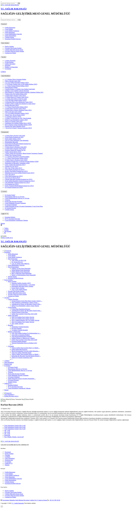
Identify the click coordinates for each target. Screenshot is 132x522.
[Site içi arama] (5, 233)
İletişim (3, 223)
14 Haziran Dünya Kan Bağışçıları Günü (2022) (19, 102)
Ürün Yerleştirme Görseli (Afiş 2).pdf (14, 427)
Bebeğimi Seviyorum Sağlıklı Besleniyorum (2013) (19, 173)
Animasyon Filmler (10, 53)
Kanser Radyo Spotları (17, 288)
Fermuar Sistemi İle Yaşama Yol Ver (15, 150)
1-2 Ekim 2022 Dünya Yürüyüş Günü (16, 99)
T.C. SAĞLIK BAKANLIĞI (13, 9)
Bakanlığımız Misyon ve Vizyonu (14, 196)
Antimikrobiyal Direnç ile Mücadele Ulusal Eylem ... (26, 304)
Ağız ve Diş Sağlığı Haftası (19, 289)
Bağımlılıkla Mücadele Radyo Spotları (22, 286)
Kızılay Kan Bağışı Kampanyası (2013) (16, 171)
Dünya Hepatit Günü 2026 (12, 81)
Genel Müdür (9, 29)
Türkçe (6, 228)
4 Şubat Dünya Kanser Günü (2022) (15, 108)
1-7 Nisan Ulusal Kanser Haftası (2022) (16, 107)
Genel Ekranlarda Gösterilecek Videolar (16, 220)
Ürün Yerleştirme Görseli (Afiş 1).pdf (14, 425)
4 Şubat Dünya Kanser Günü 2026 (15, 135)
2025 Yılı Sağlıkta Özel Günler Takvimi (22, 318)
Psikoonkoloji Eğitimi (11, 87)
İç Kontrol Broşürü (10, 208)
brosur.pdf (7, 435)
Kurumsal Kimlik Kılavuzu (13, 39)
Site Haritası (7, 231)
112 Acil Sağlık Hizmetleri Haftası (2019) (17, 113)
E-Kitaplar (8, 68)
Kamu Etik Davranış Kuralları (13, 201)
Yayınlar (3, 57)
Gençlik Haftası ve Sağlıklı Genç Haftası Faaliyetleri (20, 89)
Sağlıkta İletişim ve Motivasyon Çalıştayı (23, 338)
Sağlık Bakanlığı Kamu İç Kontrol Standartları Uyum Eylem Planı (24, 206)
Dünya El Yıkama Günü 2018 (13, 121)
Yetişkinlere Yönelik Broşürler (20, 327)
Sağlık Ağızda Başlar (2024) (13, 152)
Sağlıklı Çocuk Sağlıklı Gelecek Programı (17, 90)
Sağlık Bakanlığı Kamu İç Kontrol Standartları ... (22, 378)
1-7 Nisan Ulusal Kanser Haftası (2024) (16, 158)
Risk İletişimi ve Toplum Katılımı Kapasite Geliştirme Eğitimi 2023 (24, 92)
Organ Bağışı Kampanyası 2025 (14, 137)
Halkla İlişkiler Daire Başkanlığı (20, 272)
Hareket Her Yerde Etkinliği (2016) (15, 126)
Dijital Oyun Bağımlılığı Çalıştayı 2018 (16, 120)
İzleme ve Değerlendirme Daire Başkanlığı (23, 275)
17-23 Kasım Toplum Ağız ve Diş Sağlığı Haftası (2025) (21, 84)
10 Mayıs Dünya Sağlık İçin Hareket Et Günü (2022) (20, 103)
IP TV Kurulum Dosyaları (12, 219)
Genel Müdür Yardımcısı (12, 31)
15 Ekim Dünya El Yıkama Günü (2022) (16, 97)
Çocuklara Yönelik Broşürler (19, 330)
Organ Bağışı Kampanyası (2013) (14, 169)
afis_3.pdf (7, 433)
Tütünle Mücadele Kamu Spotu (14, 49)
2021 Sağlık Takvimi (17, 323)
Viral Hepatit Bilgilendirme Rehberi (21, 336)
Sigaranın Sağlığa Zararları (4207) (21, 283)
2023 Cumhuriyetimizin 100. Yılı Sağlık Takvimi (25, 320)
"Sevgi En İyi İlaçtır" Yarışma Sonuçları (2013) (18, 128)
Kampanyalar (4, 132)
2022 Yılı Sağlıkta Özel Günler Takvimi (22, 322)
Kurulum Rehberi (10, 217)
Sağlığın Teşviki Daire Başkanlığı (21, 268)
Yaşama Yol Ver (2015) (11, 166)
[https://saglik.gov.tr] (7, 237)
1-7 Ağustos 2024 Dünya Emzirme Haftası (17, 156)
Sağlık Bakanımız (10, 27)
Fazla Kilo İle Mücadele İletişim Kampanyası (18, 143)
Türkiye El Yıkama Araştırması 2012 (21, 357)
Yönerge (7, 200)
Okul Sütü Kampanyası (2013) (14, 176)
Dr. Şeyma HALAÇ (17, 262)
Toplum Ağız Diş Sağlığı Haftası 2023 (16, 94)
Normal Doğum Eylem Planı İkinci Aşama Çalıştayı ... (26, 301)
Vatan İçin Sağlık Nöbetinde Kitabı (21, 352)
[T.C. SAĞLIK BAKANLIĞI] (10, 5)
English (6, 230)
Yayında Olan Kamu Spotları (13, 48)
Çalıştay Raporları (10, 60)
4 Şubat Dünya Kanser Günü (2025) (15, 148)
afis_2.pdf (7, 432)
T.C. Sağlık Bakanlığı (17, 503)
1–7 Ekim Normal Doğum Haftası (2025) (17, 86)
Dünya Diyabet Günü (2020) (13, 112)
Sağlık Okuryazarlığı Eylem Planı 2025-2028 (24, 314)
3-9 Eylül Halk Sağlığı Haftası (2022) (15, 100)
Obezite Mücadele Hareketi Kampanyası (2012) (18, 179)
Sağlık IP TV (4, 213)
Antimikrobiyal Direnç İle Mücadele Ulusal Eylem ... (26, 310)
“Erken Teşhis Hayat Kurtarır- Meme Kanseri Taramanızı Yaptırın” (24, 153)
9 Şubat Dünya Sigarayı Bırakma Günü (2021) (18, 110)
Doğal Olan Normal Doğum (13, 155)
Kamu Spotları (5, 43)
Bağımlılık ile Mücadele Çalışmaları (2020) (17, 163)
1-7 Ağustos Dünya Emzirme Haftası (15, 79)
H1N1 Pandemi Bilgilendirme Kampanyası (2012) (19, 186)
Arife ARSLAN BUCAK (18, 260)
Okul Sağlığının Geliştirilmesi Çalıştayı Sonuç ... (25, 302)
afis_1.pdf (7, 430)
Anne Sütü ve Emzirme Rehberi (20, 335)
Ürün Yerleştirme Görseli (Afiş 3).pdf (14, 429)
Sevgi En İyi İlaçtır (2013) (12, 177)
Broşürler (8, 65)
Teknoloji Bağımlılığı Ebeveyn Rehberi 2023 (24, 343)
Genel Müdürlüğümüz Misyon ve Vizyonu (17, 198)
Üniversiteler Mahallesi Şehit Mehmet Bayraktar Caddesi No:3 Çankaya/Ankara (25, 500)
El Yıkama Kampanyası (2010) (14, 187)
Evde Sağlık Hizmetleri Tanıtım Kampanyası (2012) (20, 181)
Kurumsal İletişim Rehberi (18, 341)
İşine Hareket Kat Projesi (12, 145)
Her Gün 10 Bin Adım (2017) (13, 168)
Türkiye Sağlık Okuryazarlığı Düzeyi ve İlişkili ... (25, 348)
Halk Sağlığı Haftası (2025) (13, 139)
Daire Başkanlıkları (10, 35)
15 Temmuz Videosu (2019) (13, 116)
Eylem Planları (9, 62)
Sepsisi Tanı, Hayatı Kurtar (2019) (15, 115)
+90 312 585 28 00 (54, 500)
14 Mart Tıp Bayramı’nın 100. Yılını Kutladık (18, 118)
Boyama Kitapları (16, 328)
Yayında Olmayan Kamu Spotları (14, 51)
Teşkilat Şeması (9, 37)
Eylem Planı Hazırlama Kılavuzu (20, 309)
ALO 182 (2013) (10, 174)
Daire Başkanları (10, 32)
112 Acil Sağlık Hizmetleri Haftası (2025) (17, 82)
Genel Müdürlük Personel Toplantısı (15, 203)
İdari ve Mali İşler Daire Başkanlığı (21, 273)
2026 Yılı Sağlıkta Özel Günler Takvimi (22, 317)
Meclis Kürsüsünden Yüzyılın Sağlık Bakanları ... (25, 351)
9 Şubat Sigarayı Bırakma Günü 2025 (16, 147)
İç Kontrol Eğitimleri (11, 205)
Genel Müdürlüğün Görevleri (13, 34)
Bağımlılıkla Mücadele (11, 142)
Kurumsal (3, 24)
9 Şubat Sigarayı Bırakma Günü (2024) (16, 160)
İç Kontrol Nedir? (10, 195)
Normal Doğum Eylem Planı (19, 312)
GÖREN (3, 71)
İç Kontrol (3, 191)
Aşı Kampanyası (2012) (12, 184)
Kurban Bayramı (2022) (12, 105)
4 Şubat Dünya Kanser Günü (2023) (15, 95)
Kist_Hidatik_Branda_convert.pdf (14, 437)
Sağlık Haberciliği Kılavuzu (19, 349)
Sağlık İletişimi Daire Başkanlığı (20, 270)
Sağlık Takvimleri (10, 64)
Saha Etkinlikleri (5, 76)
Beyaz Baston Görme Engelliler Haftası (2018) (18, 124)
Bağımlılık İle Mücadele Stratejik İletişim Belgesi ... (26, 356)
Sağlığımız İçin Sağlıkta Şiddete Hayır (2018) (18, 123)
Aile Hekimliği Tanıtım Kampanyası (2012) (17, 182)
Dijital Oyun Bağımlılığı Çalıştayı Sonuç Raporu (25, 306)
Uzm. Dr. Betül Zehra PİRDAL (20, 263)
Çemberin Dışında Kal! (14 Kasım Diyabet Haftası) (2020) (22, 161)
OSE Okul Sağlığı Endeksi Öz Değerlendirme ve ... (26, 333)
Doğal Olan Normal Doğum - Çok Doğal (23, 284)
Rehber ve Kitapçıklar (11, 67)
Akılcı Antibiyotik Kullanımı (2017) (15, 164)
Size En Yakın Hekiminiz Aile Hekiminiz (16, 140)
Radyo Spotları (9, 46)
